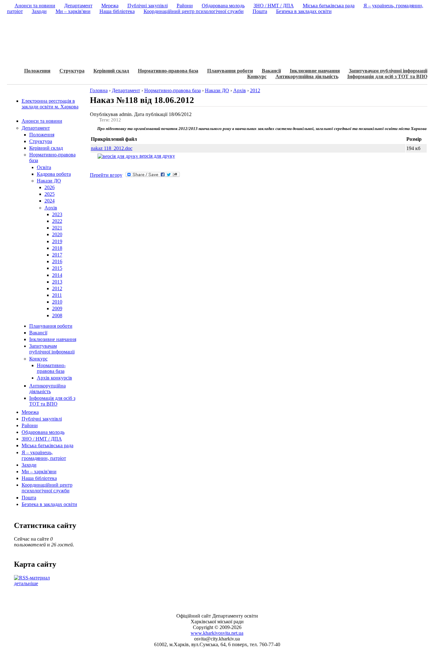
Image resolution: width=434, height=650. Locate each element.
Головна (99, 90)
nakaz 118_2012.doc (111, 148)
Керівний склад (111, 70)
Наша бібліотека (39, 478)
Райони (30, 425)
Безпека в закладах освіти (49, 504)
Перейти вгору (106, 175)
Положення (37, 70)
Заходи (29, 465)
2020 (57, 234)
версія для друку (156, 156)
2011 (57, 295)
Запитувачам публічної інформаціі (388, 70)
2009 (57, 308)
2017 (57, 254)
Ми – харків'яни (39, 471)
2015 (57, 268)
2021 (57, 227)
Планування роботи (230, 70)
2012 (57, 288)
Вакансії (271, 70)
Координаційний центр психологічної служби (47, 487)
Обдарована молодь (43, 432)
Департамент (36, 128)
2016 (57, 261)
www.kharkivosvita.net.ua (217, 633)
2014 (57, 275)
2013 (57, 281)
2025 (49, 194)
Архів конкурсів (54, 377)
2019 (57, 241)
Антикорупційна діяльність (306, 76)
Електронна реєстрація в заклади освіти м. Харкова (50, 103)
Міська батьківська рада (47, 445)
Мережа (30, 412)
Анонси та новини (42, 121)
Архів (50, 207)
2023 (57, 214)
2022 (57, 221)
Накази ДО (49, 180)
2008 (57, 315)
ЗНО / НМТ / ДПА (42, 438)
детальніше (26, 583)
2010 (57, 301)
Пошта (29, 497)
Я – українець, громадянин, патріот (44, 455)
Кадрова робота (54, 174)
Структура (72, 70)
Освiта (44, 167)
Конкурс (257, 76)
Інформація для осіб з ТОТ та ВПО (387, 76)
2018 (57, 248)
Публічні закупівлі (42, 418)
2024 (49, 200)
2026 (49, 187)
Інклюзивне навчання (315, 70)
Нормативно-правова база (168, 70)
